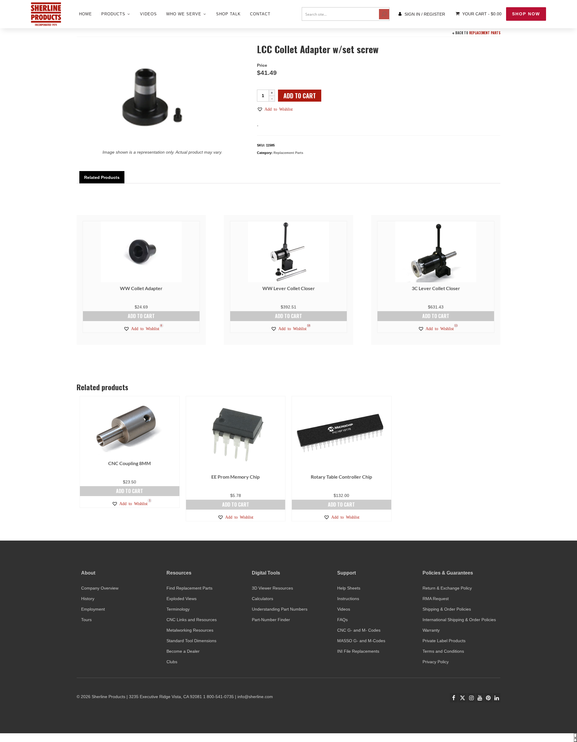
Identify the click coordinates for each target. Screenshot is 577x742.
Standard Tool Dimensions (191, 640)
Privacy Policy (436, 661)
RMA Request (436, 598)
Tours (86, 619)
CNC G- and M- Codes (358, 630)
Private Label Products (444, 640)
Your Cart (481, 13)
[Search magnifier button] (384, 14)
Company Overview (99, 588)
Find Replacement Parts (189, 588)
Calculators (262, 598)
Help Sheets (348, 588)
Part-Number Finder (271, 619)
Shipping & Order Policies (447, 609)
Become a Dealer (183, 651)
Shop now (526, 13)
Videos (343, 609)
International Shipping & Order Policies (459, 619)
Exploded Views (181, 598)
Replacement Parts (484, 32)
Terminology (178, 609)
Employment (93, 609)
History (87, 598)
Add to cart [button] (141, 316)
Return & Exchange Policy (447, 588)
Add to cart (299, 95)
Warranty (431, 630)
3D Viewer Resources (272, 588)
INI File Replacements (358, 651)
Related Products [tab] (102, 177)
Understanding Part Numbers (279, 609)
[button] (275, 109)
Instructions (348, 598)
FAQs (342, 619)
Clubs (171, 661)
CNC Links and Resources (191, 619)
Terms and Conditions (443, 651)
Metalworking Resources (189, 630)
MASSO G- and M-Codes (361, 640)
